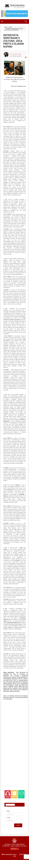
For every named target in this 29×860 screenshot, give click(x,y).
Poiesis (10, 27)
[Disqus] (14, 726)
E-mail (8, 817)
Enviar (18, 825)
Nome (8, 811)
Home (5, 27)
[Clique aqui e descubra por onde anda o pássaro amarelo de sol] (14, 13)
